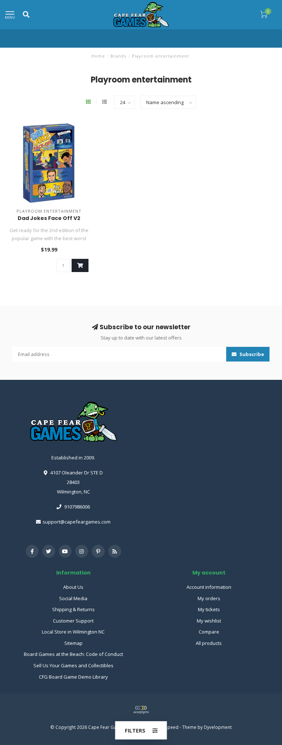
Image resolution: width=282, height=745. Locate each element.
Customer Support (73, 620)
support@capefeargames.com (77, 521)
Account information (209, 587)
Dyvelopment (218, 727)
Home (98, 56)
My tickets (209, 609)
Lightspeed (166, 727)
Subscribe (251, 354)
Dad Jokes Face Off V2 (49, 218)
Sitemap (73, 643)
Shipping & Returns (73, 609)
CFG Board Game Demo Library (73, 677)
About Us (73, 587)
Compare (209, 631)
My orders (209, 598)
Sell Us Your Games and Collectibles (73, 665)
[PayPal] (141, 709)
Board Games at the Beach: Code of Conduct (73, 654)
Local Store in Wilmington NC (73, 631)
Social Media (73, 598)
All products (209, 643)
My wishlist (209, 620)
